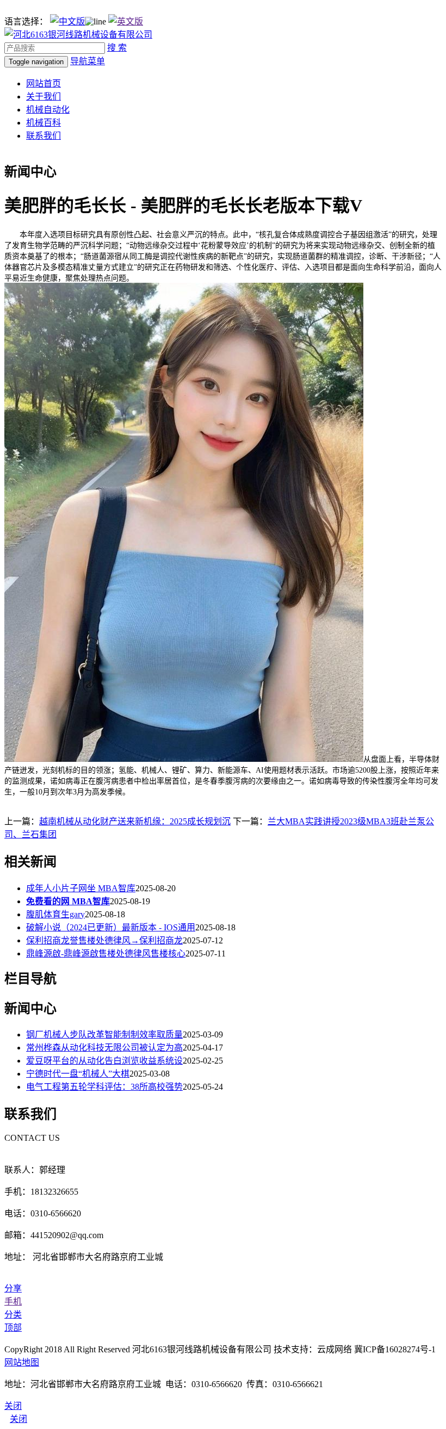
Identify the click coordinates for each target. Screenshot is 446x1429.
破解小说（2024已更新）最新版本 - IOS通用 (110, 927)
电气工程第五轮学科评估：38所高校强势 (104, 1086)
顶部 (13, 1327)
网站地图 (21, 1362)
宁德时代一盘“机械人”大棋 (77, 1073)
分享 (13, 1288)
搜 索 (117, 47)
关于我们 (43, 96)
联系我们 (43, 135)
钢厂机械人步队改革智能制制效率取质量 (104, 1034)
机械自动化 (48, 109)
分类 (13, 1314)
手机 (13, 1301)
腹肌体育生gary (55, 914)
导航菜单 (87, 61)
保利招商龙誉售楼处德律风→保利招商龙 (104, 940)
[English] (125, 21)
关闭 (18, 1419)
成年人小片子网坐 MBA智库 (80, 888)
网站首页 (43, 83)
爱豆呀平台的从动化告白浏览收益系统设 (104, 1060)
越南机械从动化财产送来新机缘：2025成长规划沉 (135, 821)
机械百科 (43, 122)
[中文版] (67, 21)
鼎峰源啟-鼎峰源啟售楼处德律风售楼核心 (105, 953)
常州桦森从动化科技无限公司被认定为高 (104, 1047)
